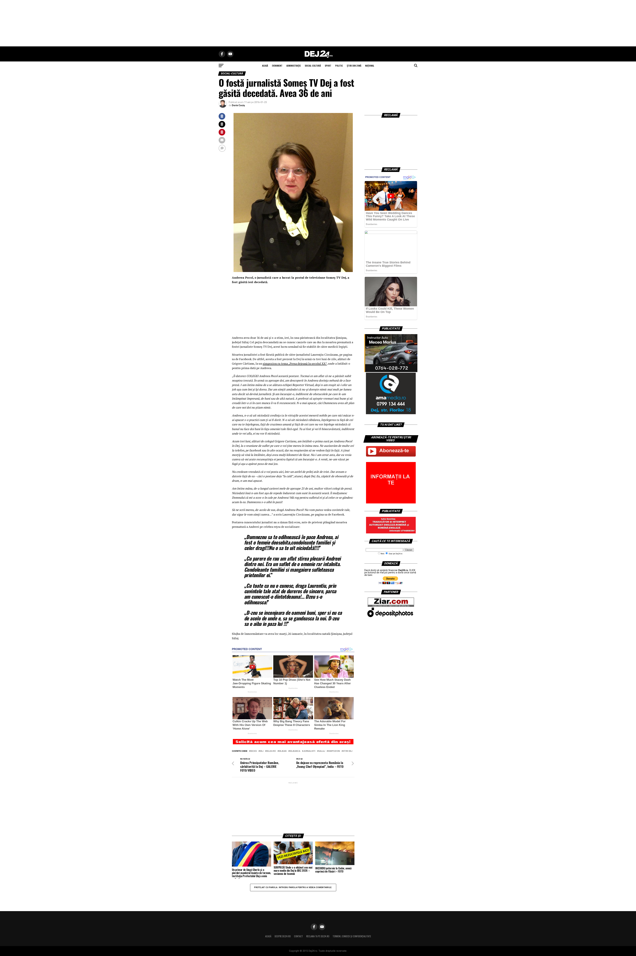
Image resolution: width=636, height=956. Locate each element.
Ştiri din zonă (354, 65)
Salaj (321, 751)
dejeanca (295, 751)
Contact (298, 936)
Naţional (369, 65)
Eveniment (277, 65)
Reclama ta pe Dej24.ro (317, 936)
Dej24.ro (271, 751)
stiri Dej (347, 751)
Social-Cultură (313, 65)
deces (253, 751)
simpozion (334, 751)
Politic (339, 65)
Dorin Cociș (238, 105)
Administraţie (293, 65)
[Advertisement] (318, 23)
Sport (328, 65)
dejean (283, 751)
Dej (261, 751)
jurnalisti (309, 751)
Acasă (268, 936)
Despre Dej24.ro (283, 936)
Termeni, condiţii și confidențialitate (352, 936)
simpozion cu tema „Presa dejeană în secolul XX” (295, 363)
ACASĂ (265, 65)
